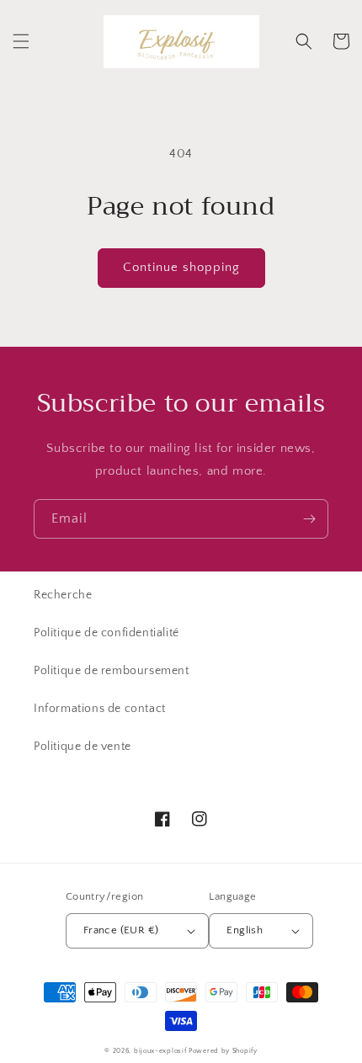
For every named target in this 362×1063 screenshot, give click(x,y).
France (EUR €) (121, 930)
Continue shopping (181, 267)
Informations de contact (100, 708)
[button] (21, 41)
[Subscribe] (308, 519)
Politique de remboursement (111, 671)
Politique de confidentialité (106, 633)
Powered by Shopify (223, 1051)
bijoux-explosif (160, 1051)
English (244, 930)
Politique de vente (82, 746)
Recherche (63, 595)
